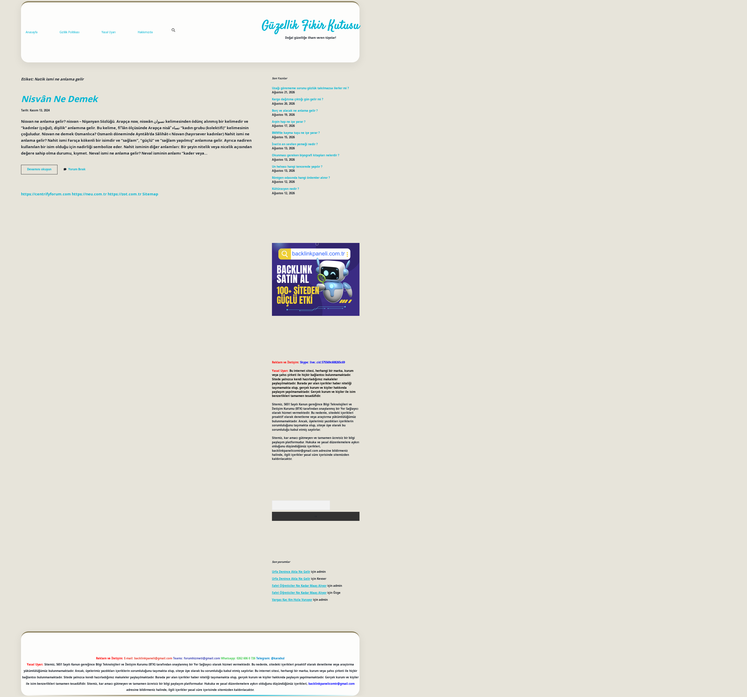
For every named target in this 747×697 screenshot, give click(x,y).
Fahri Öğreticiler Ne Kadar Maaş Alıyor (299, 586)
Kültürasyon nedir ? (285, 189)
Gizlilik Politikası (69, 32)
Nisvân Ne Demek (59, 99)
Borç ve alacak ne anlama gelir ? (295, 111)
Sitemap (150, 194)
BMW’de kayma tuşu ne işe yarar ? (296, 133)
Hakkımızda (145, 32)
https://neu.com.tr (89, 194)
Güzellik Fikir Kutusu (310, 25)
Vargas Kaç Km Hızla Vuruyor (292, 600)
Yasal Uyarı (109, 32)
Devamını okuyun (42, 170)
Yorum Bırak (76, 169)
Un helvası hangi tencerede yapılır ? (297, 167)
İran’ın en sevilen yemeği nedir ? (295, 144)
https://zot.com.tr (125, 194)
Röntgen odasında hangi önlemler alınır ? (301, 178)
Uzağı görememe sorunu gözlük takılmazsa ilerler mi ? (310, 88)
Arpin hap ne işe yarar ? (289, 122)
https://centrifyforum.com (46, 194)
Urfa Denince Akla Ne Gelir (291, 572)
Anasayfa (31, 32)
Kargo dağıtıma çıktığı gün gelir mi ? (297, 99)
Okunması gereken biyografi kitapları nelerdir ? (305, 155)
